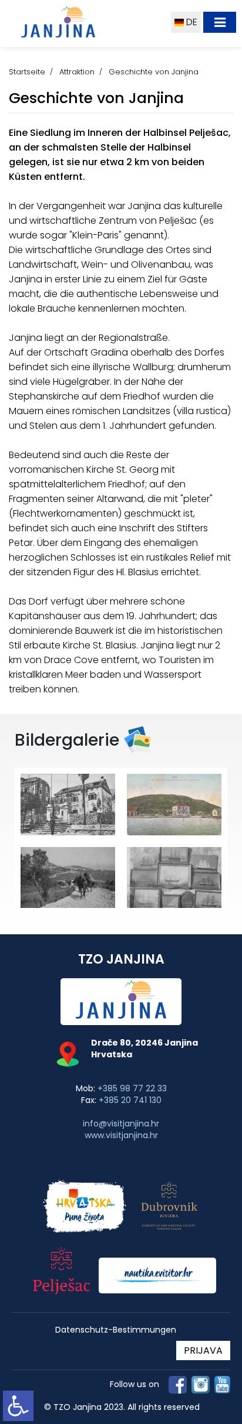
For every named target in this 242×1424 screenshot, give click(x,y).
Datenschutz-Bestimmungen (115, 1330)
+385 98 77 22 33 (132, 1088)
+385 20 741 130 (130, 1100)
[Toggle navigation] (219, 22)
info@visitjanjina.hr (121, 1123)
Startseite (27, 71)
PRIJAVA (203, 1350)
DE (190, 22)
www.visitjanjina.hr (121, 1135)
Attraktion (77, 71)
